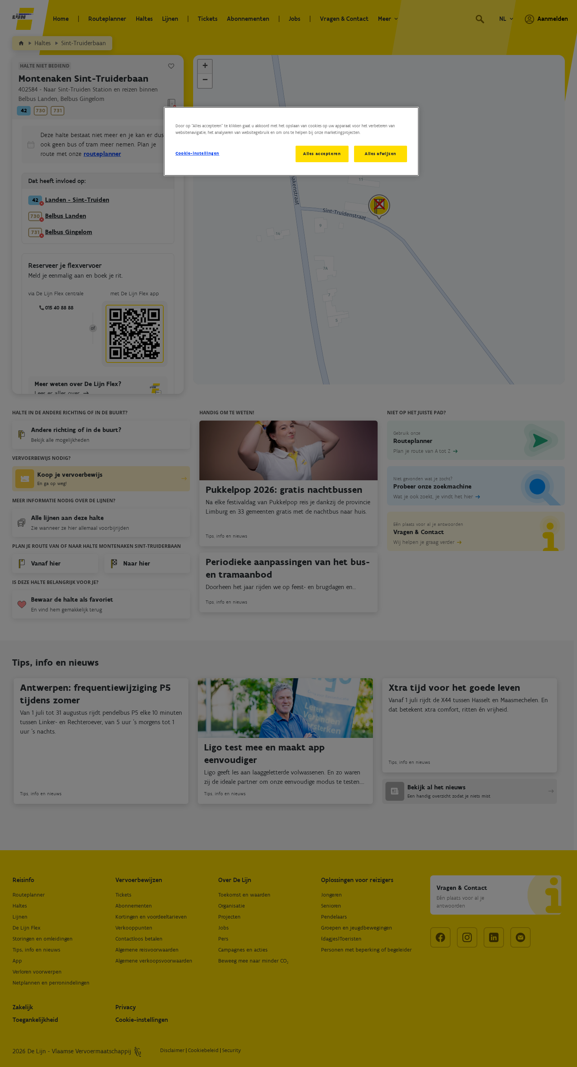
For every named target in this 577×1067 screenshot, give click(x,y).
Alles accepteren (322, 153)
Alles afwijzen (380, 153)
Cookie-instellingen (197, 153)
